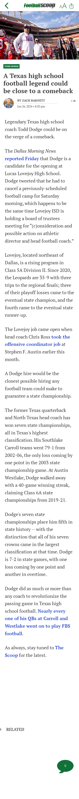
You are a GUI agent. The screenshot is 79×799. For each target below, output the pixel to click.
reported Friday (22, 158)
